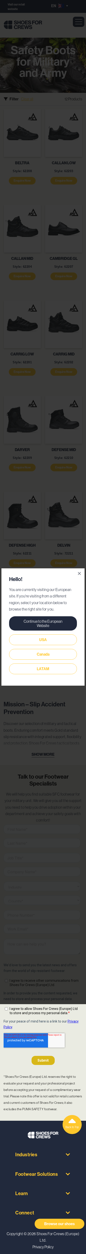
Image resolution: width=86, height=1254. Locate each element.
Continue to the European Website (43, 623)
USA (43, 639)
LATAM (43, 669)
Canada (43, 654)
